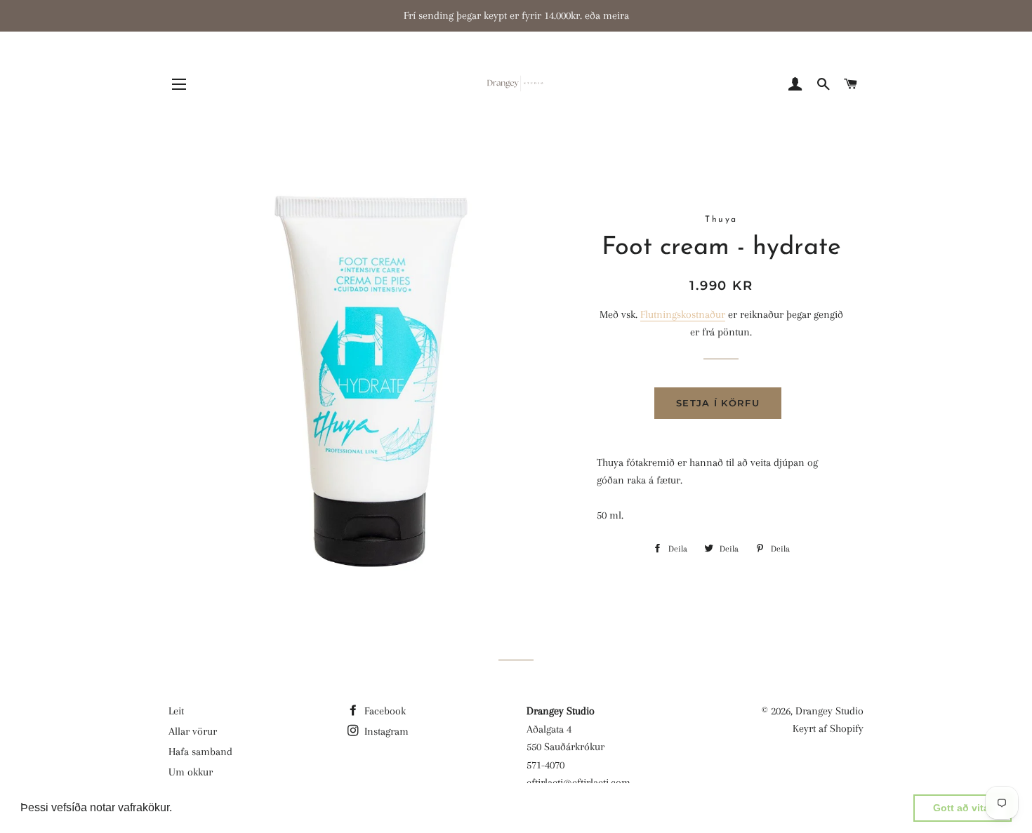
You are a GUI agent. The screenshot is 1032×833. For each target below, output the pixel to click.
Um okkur (190, 772)
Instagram (385, 731)
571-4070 (545, 765)
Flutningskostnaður (682, 314)
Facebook (384, 711)
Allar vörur (192, 731)
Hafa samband (200, 751)
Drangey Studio (829, 711)
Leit (176, 711)
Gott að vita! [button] (963, 807)
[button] (177, 809)
